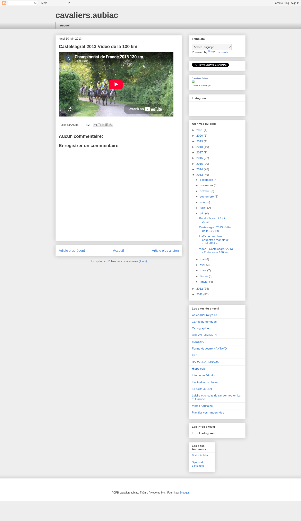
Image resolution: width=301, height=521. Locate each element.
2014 (200, 169)
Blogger (184, 492)
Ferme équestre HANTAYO (209, 348)
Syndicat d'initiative (198, 463)
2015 (200, 163)
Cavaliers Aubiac (200, 78)
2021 (200, 130)
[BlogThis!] (99, 125)
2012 (200, 288)
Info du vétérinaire (203, 375)
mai (202, 259)
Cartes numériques (204, 321)
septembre (207, 196)
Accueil (65, 25)
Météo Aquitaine (202, 405)
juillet (203, 207)
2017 (200, 152)
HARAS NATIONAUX (205, 361)
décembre (207, 179)
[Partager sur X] (103, 125)
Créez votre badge (201, 85)
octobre (205, 191)
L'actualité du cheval (205, 382)
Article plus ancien (165, 250)
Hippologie (199, 368)
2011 (199, 294)
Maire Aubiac (200, 455)
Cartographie (200, 328)
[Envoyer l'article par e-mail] (88, 124)
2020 (200, 135)
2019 (200, 141)
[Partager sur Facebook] (107, 125)
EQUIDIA (198, 341)
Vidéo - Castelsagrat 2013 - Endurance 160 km (216, 250)
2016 (200, 158)
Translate (222, 52)
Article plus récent (72, 250)
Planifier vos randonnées (208, 412)
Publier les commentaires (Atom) (127, 261)
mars (203, 270)
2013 (200, 174)
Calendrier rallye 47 (204, 314)
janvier (204, 281)
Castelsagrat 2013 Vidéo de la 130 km (215, 229)
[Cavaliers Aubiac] (193, 82)
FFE (194, 355)
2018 (200, 147)
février (204, 276)
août (203, 202)
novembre (207, 185)
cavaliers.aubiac (86, 15)
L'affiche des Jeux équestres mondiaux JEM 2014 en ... (214, 240)
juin (202, 213)
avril (203, 264)
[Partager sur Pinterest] (111, 125)
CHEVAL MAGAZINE (205, 335)
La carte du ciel (202, 389)
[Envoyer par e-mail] (95, 125)
